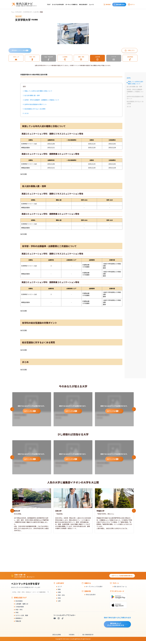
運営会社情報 (56, 635)
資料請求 (108, 4)
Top (12, 12)
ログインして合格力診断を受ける (122, 576)
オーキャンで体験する (71, 4)
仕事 (59, 601)
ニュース (91, 4)
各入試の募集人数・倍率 (134, 87)
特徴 (59, 589)
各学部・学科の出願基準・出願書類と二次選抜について (135, 91)
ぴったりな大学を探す (58, 4)
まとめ (129, 106)
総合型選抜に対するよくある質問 (135, 102)
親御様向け (18, 618)
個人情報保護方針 (88, 635)
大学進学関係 (19, 607)
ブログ (48, 4)
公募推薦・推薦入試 (21, 604)
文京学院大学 (27, 12)
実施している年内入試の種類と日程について (135, 83)
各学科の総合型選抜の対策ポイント (135, 97)
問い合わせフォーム (120, 586)
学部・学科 (18, 610)
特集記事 (18, 621)
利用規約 (71, 635)
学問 (16, 612)
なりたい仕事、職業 (21, 615)
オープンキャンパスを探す (94, 586)
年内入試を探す (83, 4)
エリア (60, 586)
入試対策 (36, 12)
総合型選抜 (18, 601)
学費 (59, 592)
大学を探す (18, 12)
